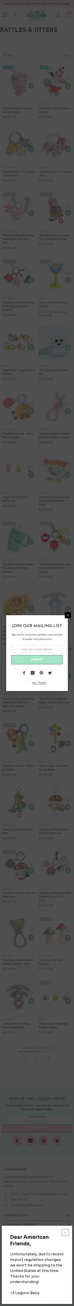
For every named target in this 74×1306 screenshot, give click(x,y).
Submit (37, 659)
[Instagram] (32, 672)
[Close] (68, 615)
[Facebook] (24, 672)
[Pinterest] (41, 672)
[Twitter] (50, 672)
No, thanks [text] (39, 682)
